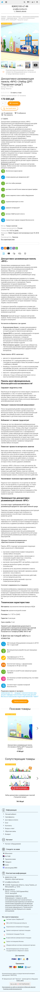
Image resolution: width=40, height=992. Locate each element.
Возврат (8, 834)
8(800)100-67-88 (20, 6)
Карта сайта (20, 980)
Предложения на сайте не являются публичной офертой (18, 987)
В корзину (14, 103)
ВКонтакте (8, 853)
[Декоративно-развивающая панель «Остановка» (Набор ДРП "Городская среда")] (20, 728)
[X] (8, 248)
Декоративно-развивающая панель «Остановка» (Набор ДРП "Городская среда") (20, 747)
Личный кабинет (10, 814)
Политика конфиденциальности (12, 989)
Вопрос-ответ (9, 828)
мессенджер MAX (11, 868)
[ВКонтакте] (2, 248)
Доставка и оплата (11, 820)
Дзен (7, 865)
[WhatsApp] (16, 248)
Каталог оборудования (13, 844)
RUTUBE (8, 856)
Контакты (8, 825)
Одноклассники (10, 859)
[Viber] (14, 248)
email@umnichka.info (20, 9)
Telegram (8, 862)
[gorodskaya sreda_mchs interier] (4, 65)
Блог (6, 823)
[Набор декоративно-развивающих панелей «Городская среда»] (20, 778)
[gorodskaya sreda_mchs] (20, 65)
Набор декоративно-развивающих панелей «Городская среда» (20, 796)
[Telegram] (11, 248)
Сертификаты (9, 817)
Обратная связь (10, 831)
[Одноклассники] (5, 248)
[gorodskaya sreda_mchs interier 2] (12, 65)
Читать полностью (20, 701)
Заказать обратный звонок (14, 879)
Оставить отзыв (16, 92)
